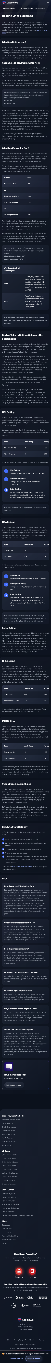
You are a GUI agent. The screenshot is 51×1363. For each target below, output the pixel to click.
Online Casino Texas (9, 1158)
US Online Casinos (8, 8)
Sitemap (5, 1243)
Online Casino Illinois (9, 1165)
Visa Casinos (6, 1145)
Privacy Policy (18, 1340)
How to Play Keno (8, 1211)
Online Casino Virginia (9, 1169)
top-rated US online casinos (22, 866)
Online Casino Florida (9, 1154)
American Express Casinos (11, 1119)
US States (6, 1150)
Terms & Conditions (31, 1340)
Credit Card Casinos (9, 1127)
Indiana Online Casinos (10, 1173)
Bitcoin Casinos (7, 1123)
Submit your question (14, 1085)
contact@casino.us (30, 1344)
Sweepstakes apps (9, 1184)
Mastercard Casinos (9, 1134)
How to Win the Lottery (10, 1208)
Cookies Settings (17, 1358)
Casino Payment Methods (13, 1115)
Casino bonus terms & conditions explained (17, 1215)
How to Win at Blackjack (10, 1204)
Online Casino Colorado (10, 1162)
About (4, 1221)
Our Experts (6, 1232)
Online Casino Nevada (9, 1176)
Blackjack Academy (9, 1197)
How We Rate (7, 1228)
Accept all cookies (33, 1358)
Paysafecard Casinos (9, 1141)
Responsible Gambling (10, 1236)
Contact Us (6, 1225)
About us (41, 1340)
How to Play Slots (8, 1201)
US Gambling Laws (8, 1193)
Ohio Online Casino (8, 1180)
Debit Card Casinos (8, 1130)
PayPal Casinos (7, 1138)
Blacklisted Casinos (9, 1239)
